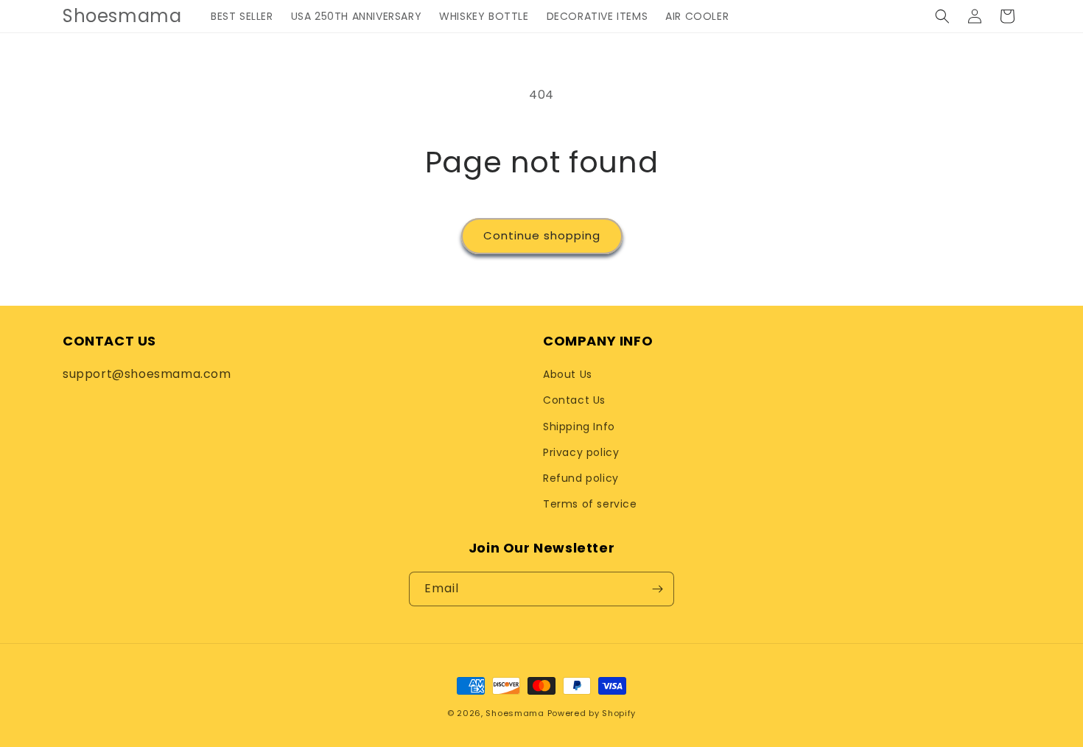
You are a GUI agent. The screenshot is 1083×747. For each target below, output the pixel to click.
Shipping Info (579, 426)
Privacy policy (581, 452)
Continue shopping (541, 235)
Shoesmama (515, 713)
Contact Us (574, 400)
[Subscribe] (657, 589)
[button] (942, 16)
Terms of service (590, 504)
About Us (567, 374)
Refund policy (581, 478)
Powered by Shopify (592, 713)
